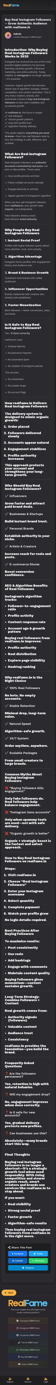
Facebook (18, 1254)
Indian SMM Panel (29, 1364)
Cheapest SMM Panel (30, 1321)
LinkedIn (19, 1261)
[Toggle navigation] (48, 5)
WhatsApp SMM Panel (29, 1350)
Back (10, 1293)
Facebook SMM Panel (30, 1335)
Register (10, 1382)
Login (46, 1382)
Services (28, 1382)
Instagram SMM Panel (30, 1328)
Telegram (29, 1268)
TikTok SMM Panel (29, 1342)
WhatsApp (39, 1261)
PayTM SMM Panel (29, 1357)
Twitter (40, 1254)
